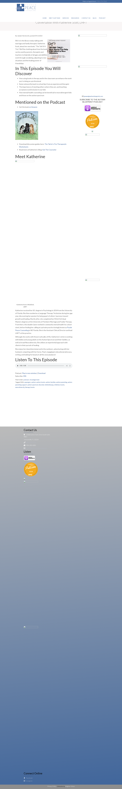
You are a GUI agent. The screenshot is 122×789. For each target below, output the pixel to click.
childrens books (59, 385)
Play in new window (29, 373)
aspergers (27, 382)
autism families (51, 382)
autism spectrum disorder (36, 385)
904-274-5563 (102, 1)
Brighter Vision (70, 786)
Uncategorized (34, 380)
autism (33, 382)
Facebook (29, 778)
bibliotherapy (49, 385)
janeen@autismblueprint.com (93, 96)
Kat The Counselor (49, 150)
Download (41, 373)
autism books (40, 382)
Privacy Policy (51, 786)
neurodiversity (20, 387)
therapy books (30, 387)
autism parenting (61, 382)
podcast (26, 380)
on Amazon (33, 107)
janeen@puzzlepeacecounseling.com (36, 448)
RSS (24, 376)
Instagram (29, 781)
